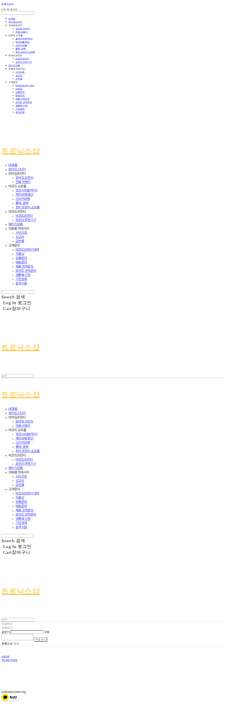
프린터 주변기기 (23, 62)
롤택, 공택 (20, 48)
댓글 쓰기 (41, 639)
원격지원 (20, 112)
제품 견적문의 (22, 98)
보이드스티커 (15, 21)
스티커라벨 (21, 45)
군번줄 (18, 78)
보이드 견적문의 (23, 102)
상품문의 (20, 92)
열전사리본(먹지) (24, 38)
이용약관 (5, 657)
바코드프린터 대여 (24, 85)
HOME (11, 18)
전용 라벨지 (21, 31)
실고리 (18, 75)
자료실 (18, 88)
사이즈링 (20, 72)
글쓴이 (5, 632)
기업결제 (20, 108)
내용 (46, 632)
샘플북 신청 (21, 105)
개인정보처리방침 (9, 660)
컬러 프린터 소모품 (25, 52)
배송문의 (20, 95)
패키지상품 (14, 65)
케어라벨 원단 (22, 42)
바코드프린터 (22, 58)
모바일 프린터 (22, 28)
